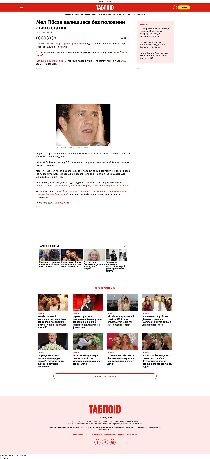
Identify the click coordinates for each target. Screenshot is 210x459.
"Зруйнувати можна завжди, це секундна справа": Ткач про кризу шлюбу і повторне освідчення (51, 361)
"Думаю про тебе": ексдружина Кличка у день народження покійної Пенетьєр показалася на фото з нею (87, 322)
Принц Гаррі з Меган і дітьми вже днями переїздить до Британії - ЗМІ (154, 55)
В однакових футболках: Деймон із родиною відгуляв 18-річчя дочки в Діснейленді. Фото (156, 320)
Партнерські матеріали (114, 434)
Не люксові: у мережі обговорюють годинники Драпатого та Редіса (152, 44)
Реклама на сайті (80, 434)
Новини (144, 24)
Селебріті (69, 14)
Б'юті (94, 14)
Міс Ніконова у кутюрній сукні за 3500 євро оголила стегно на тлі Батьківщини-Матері (120, 320)
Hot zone (127, 14)
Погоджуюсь (6, 458)
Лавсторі (117, 14)
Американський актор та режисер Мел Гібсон (61, 43)
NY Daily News (61, 202)
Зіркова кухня (104, 14)
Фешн (87, 14)
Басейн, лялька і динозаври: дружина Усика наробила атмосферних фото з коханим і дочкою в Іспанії (52, 322)
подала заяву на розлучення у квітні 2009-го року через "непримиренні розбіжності (82, 185)
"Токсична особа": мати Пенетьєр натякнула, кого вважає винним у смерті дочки (121, 359)
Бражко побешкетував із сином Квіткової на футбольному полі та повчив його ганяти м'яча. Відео (157, 361)
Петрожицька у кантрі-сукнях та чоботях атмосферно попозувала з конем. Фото (87, 359)
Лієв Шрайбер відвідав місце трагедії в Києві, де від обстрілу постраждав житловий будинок (154, 32)
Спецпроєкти (139, 14)
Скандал (79, 14)
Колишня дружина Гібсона (51, 60)
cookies (22, 455)
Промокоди (131, 434)
